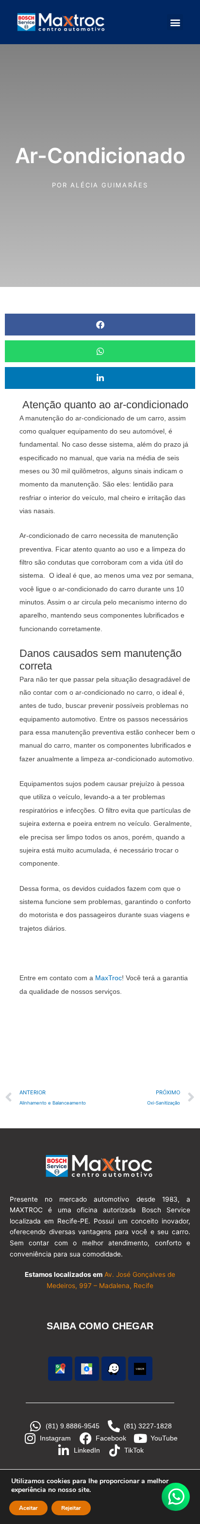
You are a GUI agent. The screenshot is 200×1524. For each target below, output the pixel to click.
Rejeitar (71, 1508)
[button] (175, 22)
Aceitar (28, 1508)
